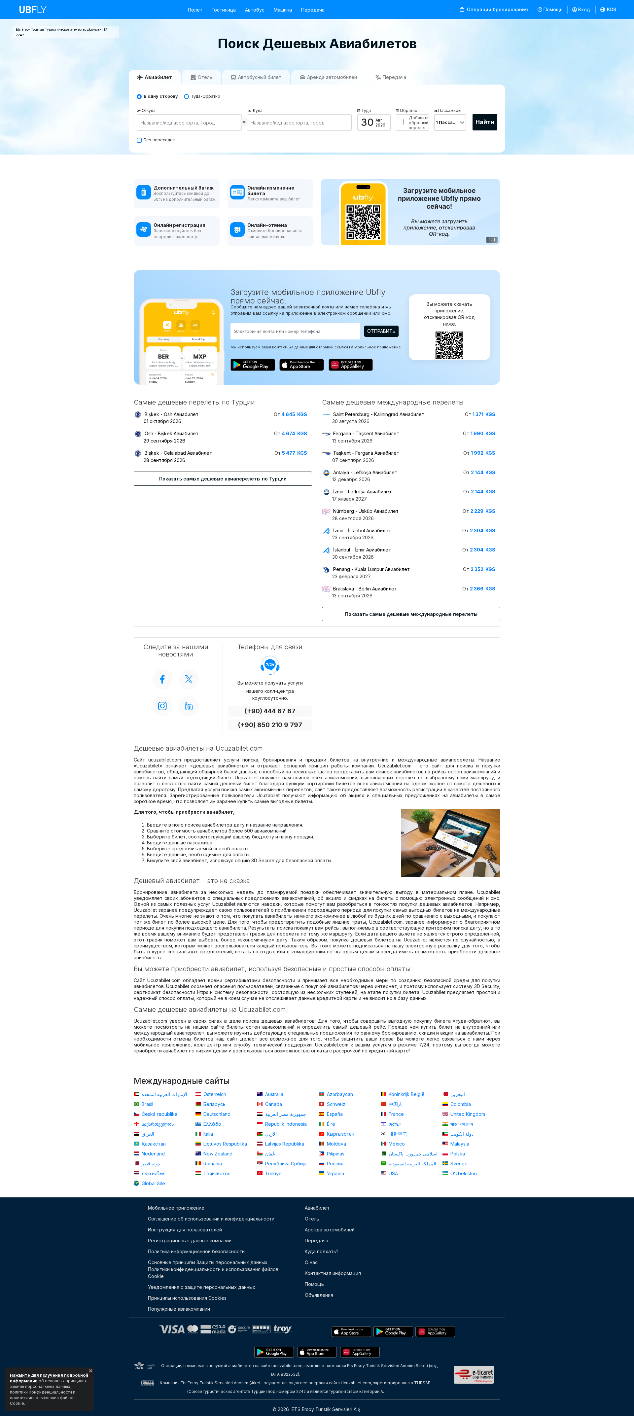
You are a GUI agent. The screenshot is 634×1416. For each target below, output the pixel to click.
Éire (330, 1124)
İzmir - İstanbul (362, 530)
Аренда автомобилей (330, 1229)
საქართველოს (157, 1124)
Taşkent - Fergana (366, 453)
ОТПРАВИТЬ (381, 331)
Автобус (254, 10)
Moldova (336, 1144)
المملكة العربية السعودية (411, 1163)
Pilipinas (335, 1153)
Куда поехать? (321, 1251)
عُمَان (269, 1153)
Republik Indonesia (285, 1124)
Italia (207, 1134)
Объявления (319, 1295)
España (334, 1114)
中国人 (395, 1104)
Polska (457, 1153)
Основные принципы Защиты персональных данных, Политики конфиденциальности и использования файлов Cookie (213, 1269)
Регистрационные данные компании (189, 1240)
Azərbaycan (339, 1094)
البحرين (457, 1094)
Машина (283, 10)
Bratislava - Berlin (365, 588)
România (212, 1163)
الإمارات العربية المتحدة (163, 1094)
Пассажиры (449, 110)
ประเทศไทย (152, 1173)
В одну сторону (161, 96)
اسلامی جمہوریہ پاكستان (412, 1153)
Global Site (152, 1183)
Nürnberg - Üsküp (366, 511)
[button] (608, 10)
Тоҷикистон (216, 1173)
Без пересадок (159, 139)
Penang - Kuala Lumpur (371, 569)
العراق (147, 1134)
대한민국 (397, 1134)
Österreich (214, 1094)
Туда (366, 110)
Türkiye (273, 1173)
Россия (334, 1163)
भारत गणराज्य (461, 1124)
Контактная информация (333, 1273)
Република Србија (285, 1163)
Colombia (460, 1104)
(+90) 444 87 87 (270, 711)
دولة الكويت (461, 1134)
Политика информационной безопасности (196, 1251)
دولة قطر (150, 1163)
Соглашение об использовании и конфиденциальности (211, 1218)
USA (392, 1173)
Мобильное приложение (176, 1208)
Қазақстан (153, 1144)
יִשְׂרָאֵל (394, 1124)
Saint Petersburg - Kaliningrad (378, 414)
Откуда (149, 110)
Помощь (553, 9)
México (396, 1144)
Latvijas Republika (284, 1144)
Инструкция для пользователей (185, 1229)
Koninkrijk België (406, 1094)
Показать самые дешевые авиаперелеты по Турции (223, 478)
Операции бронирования (497, 9)
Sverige (458, 1163)
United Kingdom (467, 1114)
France (395, 1114)
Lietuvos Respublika (224, 1144)
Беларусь (214, 1104)
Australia (273, 1094)
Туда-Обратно (205, 96)
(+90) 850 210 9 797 (270, 725)
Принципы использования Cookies (187, 1298)
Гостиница (224, 10)
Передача (313, 10)
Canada (273, 1104)
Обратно (408, 110)
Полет (195, 10)
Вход (584, 9)
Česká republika (158, 1114)
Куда (258, 110)
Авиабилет (317, 1208)
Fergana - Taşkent (366, 433)
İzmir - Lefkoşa (362, 491)
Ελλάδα (212, 1124)
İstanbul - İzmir (362, 549)
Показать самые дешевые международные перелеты (411, 614)
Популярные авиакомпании (179, 1309)
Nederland (152, 1153)
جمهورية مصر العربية (285, 1114)
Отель (312, 1218)
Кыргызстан (340, 1134)
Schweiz (335, 1104)
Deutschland (216, 1114)
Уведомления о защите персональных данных (201, 1287)
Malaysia (459, 1144)
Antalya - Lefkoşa (365, 472)
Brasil (146, 1104)
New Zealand (217, 1153)
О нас (311, 1262)
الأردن (270, 1134)
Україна (335, 1173)
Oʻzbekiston (463, 1173)
